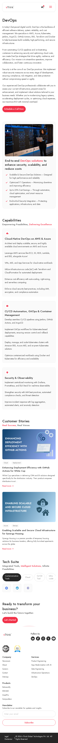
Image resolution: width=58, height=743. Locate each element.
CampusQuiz (7, 699)
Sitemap (5, 676)
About (4, 665)
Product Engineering (38, 661)
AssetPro (5, 695)
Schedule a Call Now (14, 108)
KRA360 (5, 691)
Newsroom (6, 661)
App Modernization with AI (41, 665)
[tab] (11, 577)
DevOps (34, 676)
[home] (10, 7)
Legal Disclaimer (8, 737)
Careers (5, 669)
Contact (5, 672)
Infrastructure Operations (40, 672)
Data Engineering (37, 669)
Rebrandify (6, 687)
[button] (50, 7)
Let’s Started (10, 619)
